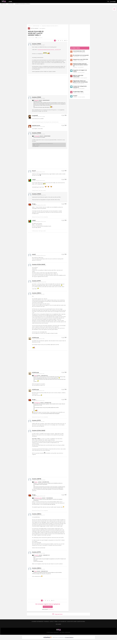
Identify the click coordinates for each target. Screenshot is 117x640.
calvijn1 (34, 179)
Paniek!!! (75, 95)
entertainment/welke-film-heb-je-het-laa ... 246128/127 (49, 49)
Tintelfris (37, 555)
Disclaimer (58, 624)
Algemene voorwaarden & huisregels (22, 3)
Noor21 (34, 170)
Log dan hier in (50, 609)
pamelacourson (36, 125)
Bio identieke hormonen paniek (81, 55)
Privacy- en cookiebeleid (60, 621)
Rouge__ (34, 204)
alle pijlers (42, 28)
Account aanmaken (48, 606)
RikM (36, 375)
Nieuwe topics (3, 3)
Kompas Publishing (69, 637)
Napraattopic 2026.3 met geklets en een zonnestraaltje (80, 81)
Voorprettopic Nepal (78, 91)
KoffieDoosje (35, 337)
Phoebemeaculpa (38, 498)
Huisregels (46, 621)
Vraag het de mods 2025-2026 (80, 59)
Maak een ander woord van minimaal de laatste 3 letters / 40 (80, 65)
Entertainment (36, 25)
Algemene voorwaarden (37, 621)
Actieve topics (11, 3)
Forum (10, 1)
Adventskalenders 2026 (79, 51)
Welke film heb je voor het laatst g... (50, 25)
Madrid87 (37, 100)
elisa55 (34, 254)
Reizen (75, 92)
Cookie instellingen (72, 621)
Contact (52, 621)
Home (29, 25)
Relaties (75, 72)
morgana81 (35, 115)
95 (51, 600)
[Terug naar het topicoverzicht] (29, 29)
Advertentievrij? (81, 621)
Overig (75, 52)
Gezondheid (76, 56)
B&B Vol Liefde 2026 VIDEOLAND (78, 76)
